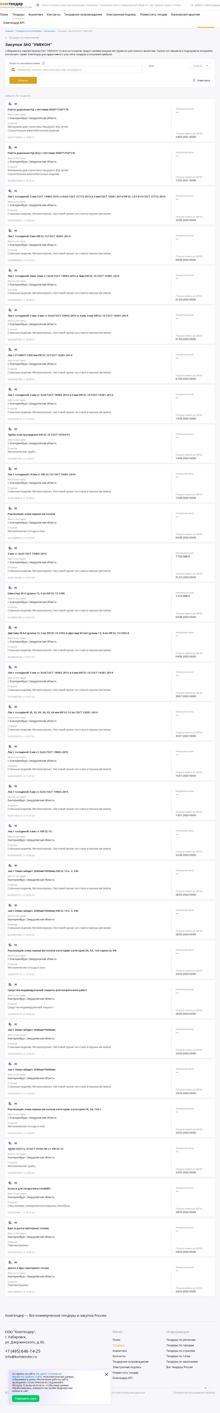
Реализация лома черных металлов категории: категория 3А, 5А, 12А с (54, 1109)
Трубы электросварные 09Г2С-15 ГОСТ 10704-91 (39, 434)
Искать (23, 80)
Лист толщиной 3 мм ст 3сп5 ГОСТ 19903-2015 (38, 752)
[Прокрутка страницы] (205, 1388)
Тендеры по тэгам (178, 1356)
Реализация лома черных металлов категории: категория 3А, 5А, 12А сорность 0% (62, 950)
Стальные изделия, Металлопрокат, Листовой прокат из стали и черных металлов (59, 213)
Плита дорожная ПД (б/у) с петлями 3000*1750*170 (41, 153)
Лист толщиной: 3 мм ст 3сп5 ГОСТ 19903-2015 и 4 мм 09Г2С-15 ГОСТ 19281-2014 (60, 395)
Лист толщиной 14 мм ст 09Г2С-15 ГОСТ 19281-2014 (41, 474)
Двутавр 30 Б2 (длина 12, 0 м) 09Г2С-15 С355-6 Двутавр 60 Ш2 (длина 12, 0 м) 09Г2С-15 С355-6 (68, 633)
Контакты (53, 14)
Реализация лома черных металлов (31, 514)
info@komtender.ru (21, 1356)
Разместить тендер (153, 14)
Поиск (4, 14)
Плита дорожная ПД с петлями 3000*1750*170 (38, 109)
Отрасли (12, 123)
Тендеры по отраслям (180, 1351)
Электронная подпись (121, 14)
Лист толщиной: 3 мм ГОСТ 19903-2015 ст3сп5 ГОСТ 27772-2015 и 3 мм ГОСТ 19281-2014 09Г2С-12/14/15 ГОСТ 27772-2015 (87, 196)
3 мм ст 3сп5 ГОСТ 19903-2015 (27, 553)
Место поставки (17, 114)
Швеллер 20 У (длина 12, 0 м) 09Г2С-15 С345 (36, 593)
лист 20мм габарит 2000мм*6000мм (31, 1029)
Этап (151, 65)
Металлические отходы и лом (26, 531)
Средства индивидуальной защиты (30, 1007)
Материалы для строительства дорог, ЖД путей (38, 126)
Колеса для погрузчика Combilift (29, 1188)
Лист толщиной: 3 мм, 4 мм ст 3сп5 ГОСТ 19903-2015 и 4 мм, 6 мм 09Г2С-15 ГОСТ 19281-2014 (68, 315)
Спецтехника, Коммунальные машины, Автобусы (39, 1205)
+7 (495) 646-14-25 (23, 1351)
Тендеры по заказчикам (182, 1361)
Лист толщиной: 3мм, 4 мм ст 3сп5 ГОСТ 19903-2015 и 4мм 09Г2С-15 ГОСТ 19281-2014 (63, 276)
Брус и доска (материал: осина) (28, 1228)
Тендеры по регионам (180, 1340)
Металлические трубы (21, 451)
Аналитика (36, 14)
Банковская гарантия (185, 14)
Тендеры (18, 14)
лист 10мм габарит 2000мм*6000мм (31, 1069)
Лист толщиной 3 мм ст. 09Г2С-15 (30, 831)
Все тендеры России (179, 1367)
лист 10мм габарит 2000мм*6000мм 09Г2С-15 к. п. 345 (43, 871)
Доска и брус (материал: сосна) (28, 1268)
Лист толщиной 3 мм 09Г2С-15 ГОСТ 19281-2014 (39, 236)
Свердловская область (43, 118)
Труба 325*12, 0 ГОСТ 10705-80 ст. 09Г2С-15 (35, 1148)
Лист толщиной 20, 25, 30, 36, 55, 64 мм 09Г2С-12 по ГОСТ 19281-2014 (52, 712)
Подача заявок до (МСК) (189, 133)
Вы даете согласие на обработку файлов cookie (37, 1375)
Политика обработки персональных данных (116, 1392)
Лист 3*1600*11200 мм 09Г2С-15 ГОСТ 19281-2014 (40, 355)
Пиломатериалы (18, 1245)
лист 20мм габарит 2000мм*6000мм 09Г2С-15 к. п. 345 (43, 910)
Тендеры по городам (180, 1345)
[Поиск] (38, 5)
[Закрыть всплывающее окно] (106, 1374)
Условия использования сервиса (194, 1392)
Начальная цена (185, 108)
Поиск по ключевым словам (24, 63)
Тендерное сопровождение (83, 14)
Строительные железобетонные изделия (33, 130)
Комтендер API (13, 23)
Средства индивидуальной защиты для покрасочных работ (47, 990)
